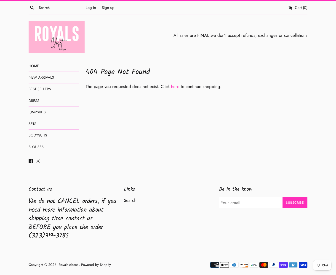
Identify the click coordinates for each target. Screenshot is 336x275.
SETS (32, 123)
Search (130, 200)
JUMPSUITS (37, 112)
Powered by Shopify (96, 264)
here (175, 86)
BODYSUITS (38, 135)
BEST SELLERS (40, 89)
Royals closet (69, 264)
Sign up (108, 7)
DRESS (34, 100)
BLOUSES (36, 147)
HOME (34, 66)
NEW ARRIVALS (41, 77)
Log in (91, 7)
